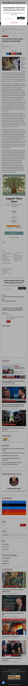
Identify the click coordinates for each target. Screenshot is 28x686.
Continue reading (14, 22)
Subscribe (21, 18)
